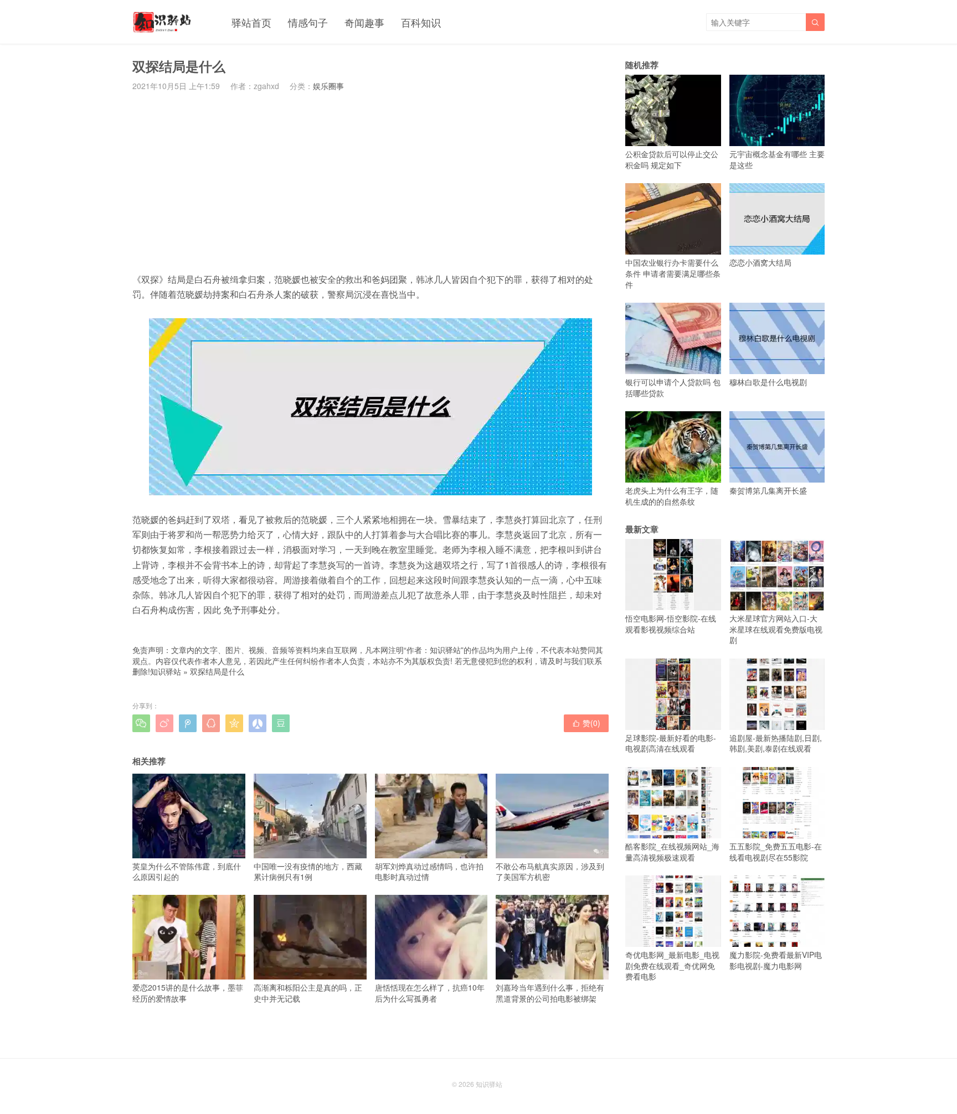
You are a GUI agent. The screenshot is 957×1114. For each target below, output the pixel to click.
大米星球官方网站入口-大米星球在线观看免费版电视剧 (775, 629)
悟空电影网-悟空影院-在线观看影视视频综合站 (670, 624)
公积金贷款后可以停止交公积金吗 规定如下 (671, 159)
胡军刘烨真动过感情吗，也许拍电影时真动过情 (429, 871)
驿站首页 (251, 22)
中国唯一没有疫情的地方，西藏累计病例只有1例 (308, 871)
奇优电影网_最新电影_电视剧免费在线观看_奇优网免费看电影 (672, 965)
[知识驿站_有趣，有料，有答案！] (162, 22)
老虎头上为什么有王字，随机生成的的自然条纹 (671, 496)
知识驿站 (165, 671)
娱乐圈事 (328, 85)
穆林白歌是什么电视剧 (768, 381)
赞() (586, 722)
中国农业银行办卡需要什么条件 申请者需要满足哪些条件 (673, 273)
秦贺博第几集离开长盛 (768, 490)
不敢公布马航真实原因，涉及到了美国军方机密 (550, 871)
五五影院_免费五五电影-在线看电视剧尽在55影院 (775, 852)
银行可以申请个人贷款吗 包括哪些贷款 (673, 387)
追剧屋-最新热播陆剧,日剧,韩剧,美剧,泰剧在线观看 (775, 743)
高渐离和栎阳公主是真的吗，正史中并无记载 (308, 992)
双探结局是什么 (217, 671)
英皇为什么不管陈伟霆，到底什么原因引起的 (186, 871)
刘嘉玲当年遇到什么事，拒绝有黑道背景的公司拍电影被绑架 (550, 992)
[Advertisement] (370, 181)
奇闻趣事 (364, 22)
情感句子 (308, 22)
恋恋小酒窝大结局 (760, 262)
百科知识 (421, 22)
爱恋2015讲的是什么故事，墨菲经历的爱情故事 (187, 992)
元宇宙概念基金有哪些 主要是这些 (777, 159)
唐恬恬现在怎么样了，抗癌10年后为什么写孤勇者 (430, 992)
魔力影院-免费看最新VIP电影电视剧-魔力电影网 (775, 960)
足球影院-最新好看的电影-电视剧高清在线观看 (670, 743)
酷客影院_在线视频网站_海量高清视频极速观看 (672, 852)
